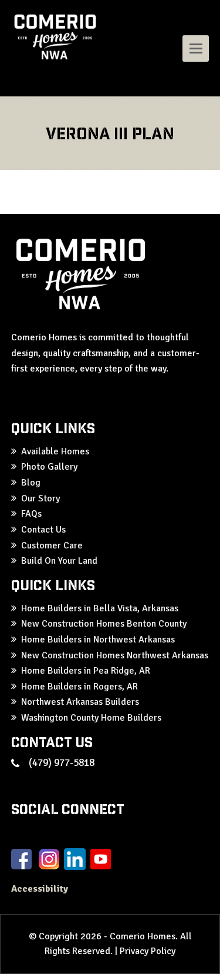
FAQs (31, 514)
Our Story (40, 498)
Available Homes (55, 451)
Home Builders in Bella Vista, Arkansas (99, 608)
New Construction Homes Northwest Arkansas (114, 655)
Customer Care (52, 545)
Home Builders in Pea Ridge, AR (85, 671)
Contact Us (43, 529)
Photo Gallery (49, 467)
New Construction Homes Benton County (104, 624)
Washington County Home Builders (91, 718)
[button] (195, 48)
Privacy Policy (147, 951)
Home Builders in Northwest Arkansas (98, 639)
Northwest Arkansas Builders (80, 702)
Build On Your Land (59, 561)
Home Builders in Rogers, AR (79, 686)
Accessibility (40, 889)
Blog (30, 482)
